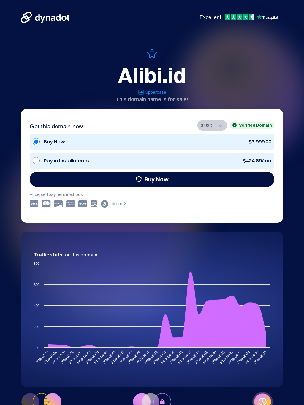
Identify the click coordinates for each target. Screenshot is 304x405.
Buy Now (157, 179)
